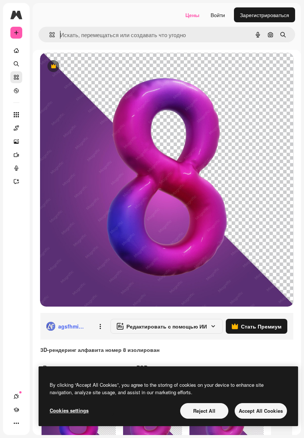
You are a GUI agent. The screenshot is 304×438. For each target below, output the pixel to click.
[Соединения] (16, 396)
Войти (218, 15)
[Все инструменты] (16, 115)
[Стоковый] (16, 77)
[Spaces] (16, 128)
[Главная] (16, 50)
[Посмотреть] (16, 91)
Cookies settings (69, 410)
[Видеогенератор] (16, 155)
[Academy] (16, 410)
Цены (192, 15)
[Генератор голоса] (16, 168)
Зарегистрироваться (264, 15)
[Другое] (16, 423)
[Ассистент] (16, 181)
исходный (89, 67)
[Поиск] (16, 64)
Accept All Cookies (261, 410)
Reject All (204, 410)
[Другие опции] (100, 326)
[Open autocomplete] (49, 34)
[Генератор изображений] (16, 141)
